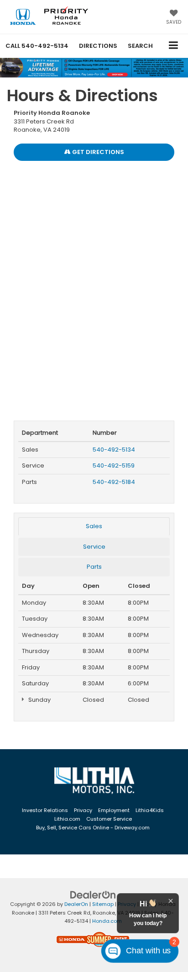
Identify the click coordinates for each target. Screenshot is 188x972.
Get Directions (97, 152)
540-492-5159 (114, 465)
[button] (37, 46)
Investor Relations (45, 810)
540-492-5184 (114, 482)
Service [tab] (94, 546)
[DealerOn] (93, 894)
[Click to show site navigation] (173, 45)
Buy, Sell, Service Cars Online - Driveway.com (93, 827)
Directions (98, 45)
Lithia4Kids (150, 810)
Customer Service (109, 819)
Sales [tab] (94, 526)
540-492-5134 (114, 449)
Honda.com (107, 921)
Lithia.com (67, 819)
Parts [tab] (94, 566)
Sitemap (103, 904)
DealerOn (76, 904)
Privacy (83, 810)
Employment (114, 810)
